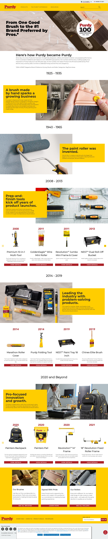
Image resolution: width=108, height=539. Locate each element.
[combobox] (89, 7)
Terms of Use (46, 531)
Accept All (40, 534)
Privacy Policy (38, 531)
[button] (105, 246)
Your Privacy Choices (65, 534)
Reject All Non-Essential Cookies (51, 534)
